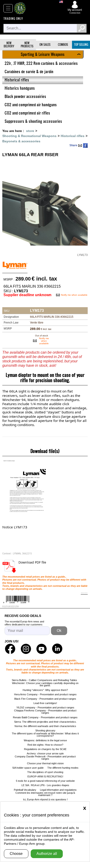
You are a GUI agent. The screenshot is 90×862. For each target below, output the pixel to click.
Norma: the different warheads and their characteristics (45, 726)
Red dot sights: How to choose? (45, 745)
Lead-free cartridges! (45, 703)
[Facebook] (85, 145)
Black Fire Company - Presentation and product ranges (45, 699)
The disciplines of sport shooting (45, 772)
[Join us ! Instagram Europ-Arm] (25, 648)
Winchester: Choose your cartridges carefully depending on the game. (45, 684)
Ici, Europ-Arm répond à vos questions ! (45, 799)
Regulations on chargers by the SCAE (45, 749)
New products (27, 44)
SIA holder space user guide (28, 768)
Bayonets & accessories (21, 141)
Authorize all (46, 854)
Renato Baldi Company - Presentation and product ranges (45, 717)
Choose (16, 854)
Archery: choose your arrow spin (45, 753)
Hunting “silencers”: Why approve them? (45, 690)
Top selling (81, 44)
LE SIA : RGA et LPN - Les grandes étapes (45, 785)
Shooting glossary (45, 730)
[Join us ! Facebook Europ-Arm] (10, 648)
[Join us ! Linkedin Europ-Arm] (57, 648)
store (30, 131)
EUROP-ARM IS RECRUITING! (45, 776)
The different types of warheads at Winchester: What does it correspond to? (45, 734)
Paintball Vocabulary (25, 790)
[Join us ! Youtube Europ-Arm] (41, 648)
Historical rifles (72, 136)
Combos (63, 44)
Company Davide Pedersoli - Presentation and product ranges (45, 757)
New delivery (9, 44)
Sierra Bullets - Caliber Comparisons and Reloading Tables (44, 680)
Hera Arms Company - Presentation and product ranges (45, 694)
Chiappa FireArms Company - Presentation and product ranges (45, 711)
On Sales (45, 44)
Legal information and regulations (58, 790)
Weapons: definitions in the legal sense (45, 740)
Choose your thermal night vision (45, 763)
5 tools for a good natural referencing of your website (45, 781)
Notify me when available (74, 295)
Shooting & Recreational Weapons (29, 136)
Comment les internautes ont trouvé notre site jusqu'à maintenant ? (45, 794)
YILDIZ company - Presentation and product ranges (45, 707)
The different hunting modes (62, 768)
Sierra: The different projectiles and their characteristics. (45, 722)
